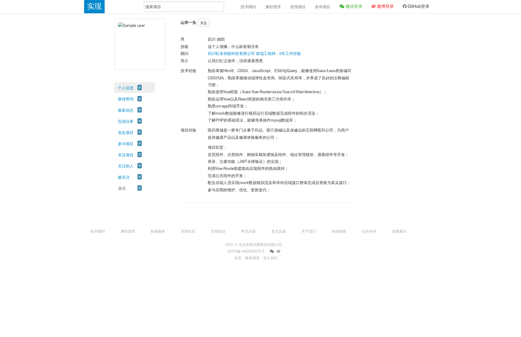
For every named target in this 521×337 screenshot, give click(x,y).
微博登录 (385, 6)
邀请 (122, 188)
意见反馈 (278, 231)
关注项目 (126, 154)
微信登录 (353, 6)
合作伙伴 (369, 231)
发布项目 (322, 6)
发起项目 (126, 132)
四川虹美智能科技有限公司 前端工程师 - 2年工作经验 (254, 53)
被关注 (124, 177)
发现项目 (298, 6)
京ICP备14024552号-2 (245, 250)
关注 (203, 22)
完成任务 (126, 121)
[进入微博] (278, 251)
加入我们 (270, 257)
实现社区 (188, 231)
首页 (238, 257)
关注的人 (126, 166)
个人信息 (126, 88)
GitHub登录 (417, 6)
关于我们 (309, 231)
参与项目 (126, 143)
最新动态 (126, 110)
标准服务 (158, 231)
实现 (94, 6)
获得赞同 (126, 99)
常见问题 (248, 231)
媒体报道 (252, 257)
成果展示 (399, 231)
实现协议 (218, 231)
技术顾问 (248, 6)
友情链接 (339, 231)
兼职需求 (273, 6)
